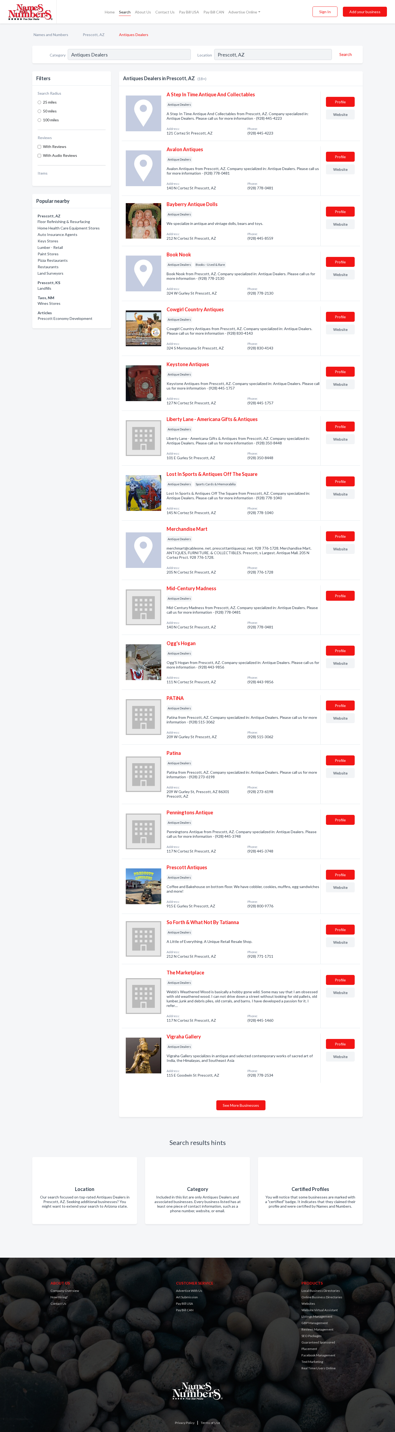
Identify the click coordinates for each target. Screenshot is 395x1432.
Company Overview (65, 1291)
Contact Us (165, 12)
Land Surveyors (50, 273)
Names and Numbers (51, 34)
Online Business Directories (321, 1297)
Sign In (325, 11)
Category (58, 55)
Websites (308, 1304)
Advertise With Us (189, 1291)
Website (340, 114)
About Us (143, 12)
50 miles (50, 111)
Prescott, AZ (94, 34)
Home (110, 12)
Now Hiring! (59, 1297)
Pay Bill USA (189, 12)
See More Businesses (241, 1105)
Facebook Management (318, 1355)
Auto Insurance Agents (57, 234)
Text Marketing (312, 1362)
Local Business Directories (320, 1291)
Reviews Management (317, 1329)
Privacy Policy (185, 1423)
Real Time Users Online (318, 1368)
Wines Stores (49, 303)
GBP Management (314, 1323)
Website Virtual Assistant (319, 1310)
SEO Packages (311, 1336)
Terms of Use (210, 1423)
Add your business (364, 11)
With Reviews (54, 146)
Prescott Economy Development (65, 318)
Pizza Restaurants (53, 260)
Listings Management (316, 1316)
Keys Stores (48, 241)
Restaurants (48, 266)
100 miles (51, 120)
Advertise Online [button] (242, 12)
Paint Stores (48, 254)
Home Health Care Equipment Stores (69, 228)
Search (125, 12)
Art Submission (187, 1297)
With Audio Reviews (60, 155)
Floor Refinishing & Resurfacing (64, 221)
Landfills (44, 288)
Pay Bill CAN (213, 12)
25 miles (50, 102)
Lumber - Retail (50, 247)
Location (205, 55)
